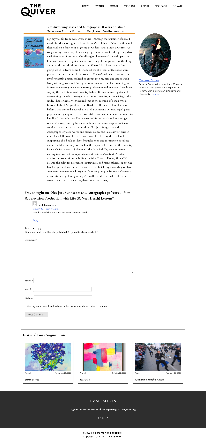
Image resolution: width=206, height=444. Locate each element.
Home (85, 6)
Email (29, 289)
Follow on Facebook (102, 432)
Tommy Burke (149, 80)
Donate (178, 6)
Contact (161, 6)
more (156, 94)
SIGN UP (103, 417)
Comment (31, 239)
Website (29, 298)
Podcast (129, 6)
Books (113, 6)
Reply (36, 220)
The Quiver (114, 436)
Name (29, 280)
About (145, 6)
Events (99, 6)
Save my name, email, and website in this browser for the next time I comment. (67, 306)
